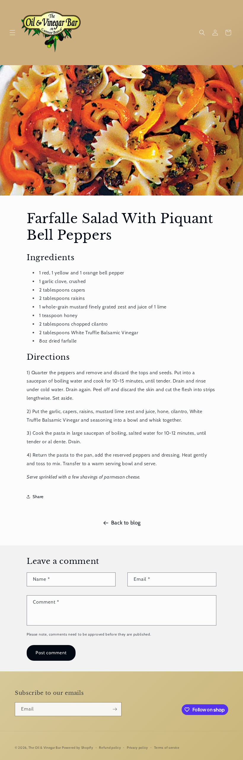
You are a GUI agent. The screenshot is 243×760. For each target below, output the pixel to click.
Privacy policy (137, 747)
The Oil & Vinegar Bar (44, 747)
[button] (12, 32)
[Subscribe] (114, 709)
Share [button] (38, 496)
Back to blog (126, 522)
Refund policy (110, 747)
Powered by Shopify (77, 747)
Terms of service (167, 747)
